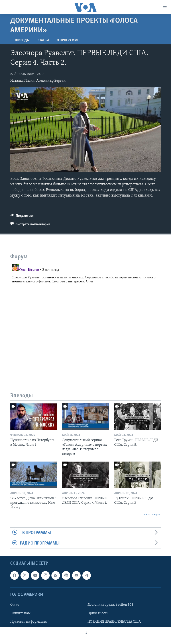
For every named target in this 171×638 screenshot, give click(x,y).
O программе (68, 40)
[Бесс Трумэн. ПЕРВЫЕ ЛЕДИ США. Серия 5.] (137, 416)
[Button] (22, 217)
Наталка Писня (22, 81)
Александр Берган (51, 81)
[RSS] (55, 575)
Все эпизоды (151, 514)
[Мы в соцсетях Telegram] (86, 575)
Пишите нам (20, 613)
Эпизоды (22, 40)
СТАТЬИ (43, 40)
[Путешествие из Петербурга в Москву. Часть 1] (33, 416)
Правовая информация (28, 622)
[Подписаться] (76, 575)
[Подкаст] (66, 575)
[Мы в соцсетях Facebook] (14, 575)
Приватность (98, 613)
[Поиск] (85, 632)
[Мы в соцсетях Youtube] (35, 575)
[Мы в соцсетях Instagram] (45, 575)
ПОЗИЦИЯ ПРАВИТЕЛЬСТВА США (114, 622)
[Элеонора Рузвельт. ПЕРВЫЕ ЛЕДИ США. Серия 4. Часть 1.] (85, 475)
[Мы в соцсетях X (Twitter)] (24, 575)
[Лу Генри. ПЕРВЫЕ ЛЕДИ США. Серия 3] (137, 475)
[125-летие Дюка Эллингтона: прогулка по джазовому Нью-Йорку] (33, 475)
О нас (14, 605)
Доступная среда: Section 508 (111, 605)
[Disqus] (85, 317)
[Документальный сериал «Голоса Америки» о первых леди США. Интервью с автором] (85, 416)
